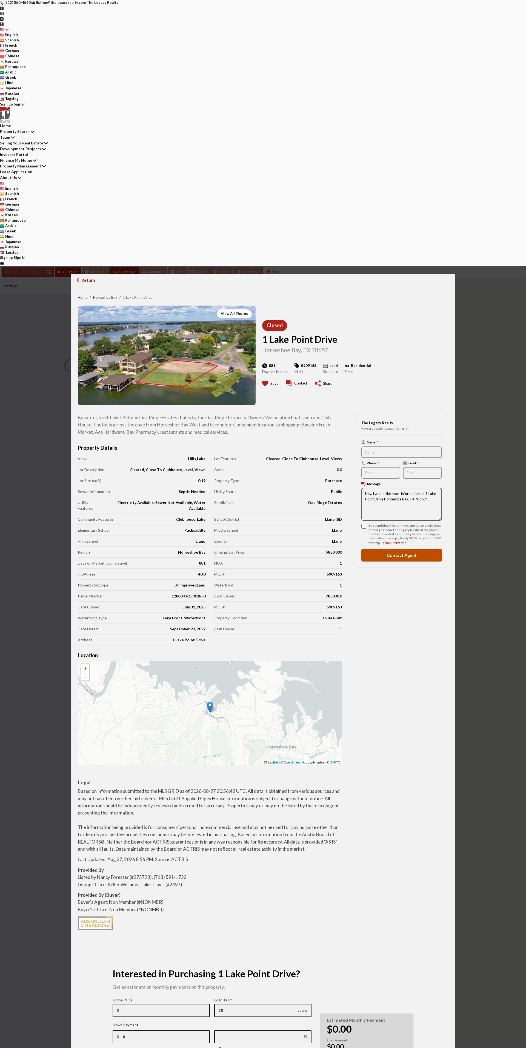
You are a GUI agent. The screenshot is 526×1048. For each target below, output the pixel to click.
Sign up (6, 104)
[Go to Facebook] (2, 8)
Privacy (398, 543)
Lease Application (16, 171)
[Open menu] (2, 263)
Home (82, 297)
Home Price (123, 1000)
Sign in (19, 104)
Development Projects (20, 148)
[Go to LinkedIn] (2, 18)
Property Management (20, 166)
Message (374, 484)
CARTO (335, 762)
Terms (386, 543)
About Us (8, 177)
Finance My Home (16, 160)
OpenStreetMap (295, 762)
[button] (210, 707)
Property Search (15, 131)
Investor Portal (14, 154)
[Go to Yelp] (2, 24)
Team (5, 137)
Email (413, 463)
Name (372, 442)
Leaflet (272, 762)
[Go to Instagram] (2, 13)
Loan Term (223, 1000)
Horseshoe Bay (105, 297)
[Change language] (4, 29)
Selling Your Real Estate (21, 143)
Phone (373, 463)
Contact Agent (402, 555)
